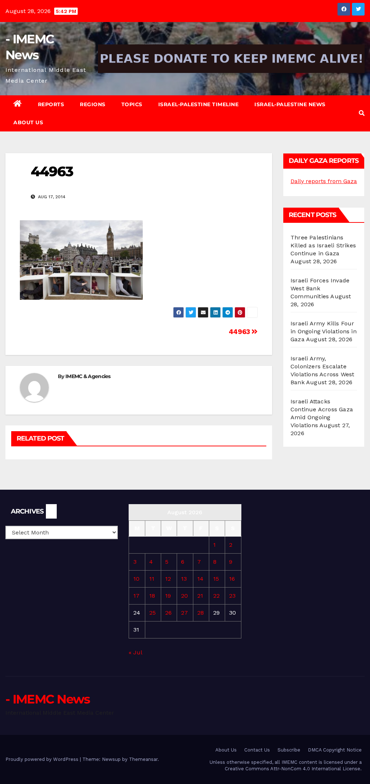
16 (232, 578)
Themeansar (143, 759)
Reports (51, 104)
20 (184, 595)
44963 (240, 332)
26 (168, 612)
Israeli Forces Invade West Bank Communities (320, 288)
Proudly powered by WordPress (42, 759)
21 (200, 595)
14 (200, 578)
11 (151, 578)
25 (152, 612)
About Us (28, 122)
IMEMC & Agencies (88, 376)
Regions (93, 104)
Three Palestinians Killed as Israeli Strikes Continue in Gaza (323, 245)
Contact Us (257, 750)
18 (152, 595)
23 (232, 595)
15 (216, 578)
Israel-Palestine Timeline (198, 104)
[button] (362, 113)
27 (184, 612)
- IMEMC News (47, 699)
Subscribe (289, 750)
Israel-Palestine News (290, 104)
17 (136, 595)
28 (200, 612)
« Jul (135, 652)
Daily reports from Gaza (324, 181)
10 (136, 578)
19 (168, 595)
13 (184, 578)
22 (216, 595)
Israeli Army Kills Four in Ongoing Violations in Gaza (324, 331)
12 (168, 578)
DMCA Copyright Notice (335, 750)
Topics (131, 104)
